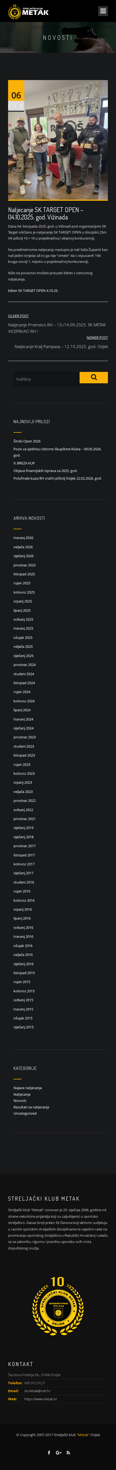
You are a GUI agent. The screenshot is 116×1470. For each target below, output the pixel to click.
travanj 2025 (23, 628)
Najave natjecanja (27, 1087)
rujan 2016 (21, 891)
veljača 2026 (23, 546)
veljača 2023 (23, 791)
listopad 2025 (24, 574)
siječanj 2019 (23, 827)
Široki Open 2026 (26, 441)
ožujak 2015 (22, 1018)
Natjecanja (21, 1094)
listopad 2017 (24, 855)
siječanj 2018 (23, 836)
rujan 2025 (21, 583)
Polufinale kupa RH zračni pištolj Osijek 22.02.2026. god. (57, 478)
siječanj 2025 (23, 655)
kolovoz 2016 (24, 900)
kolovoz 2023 (24, 773)
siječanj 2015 (23, 1027)
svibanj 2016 (23, 927)
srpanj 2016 (22, 909)
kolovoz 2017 (24, 864)
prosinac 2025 (24, 565)
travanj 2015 (23, 1009)
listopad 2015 (24, 972)
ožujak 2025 (22, 637)
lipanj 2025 (21, 610)
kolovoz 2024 (24, 701)
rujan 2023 (21, 764)
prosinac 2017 (24, 845)
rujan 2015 (21, 981)
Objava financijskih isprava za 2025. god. (45, 470)
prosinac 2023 (24, 737)
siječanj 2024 (23, 728)
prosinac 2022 (24, 800)
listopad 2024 (24, 682)
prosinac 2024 (24, 664)
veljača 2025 (23, 646)
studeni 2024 (23, 673)
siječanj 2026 (23, 555)
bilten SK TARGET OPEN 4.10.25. (33, 290)
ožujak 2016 (22, 945)
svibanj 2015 (23, 999)
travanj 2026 (23, 537)
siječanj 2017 (23, 872)
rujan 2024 (21, 691)
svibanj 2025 (23, 619)
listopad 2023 (24, 755)
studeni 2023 (23, 746)
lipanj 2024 (21, 709)
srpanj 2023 (22, 782)
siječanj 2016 (23, 963)
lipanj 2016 (21, 918)
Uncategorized (25, 1113)
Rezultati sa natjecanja (31, 1107)
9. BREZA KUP (24, 463)
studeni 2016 (23, 882)
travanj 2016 (23, 936)
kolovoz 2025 (24, 592)
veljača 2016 (23, 954)
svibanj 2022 (23, 809)
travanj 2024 (23, 719)
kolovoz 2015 (24, 990)
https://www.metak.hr (40, 1398)
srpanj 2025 (22, 601)
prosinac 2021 (24, 818)
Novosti (19, 1100)
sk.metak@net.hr (37, 1390)
